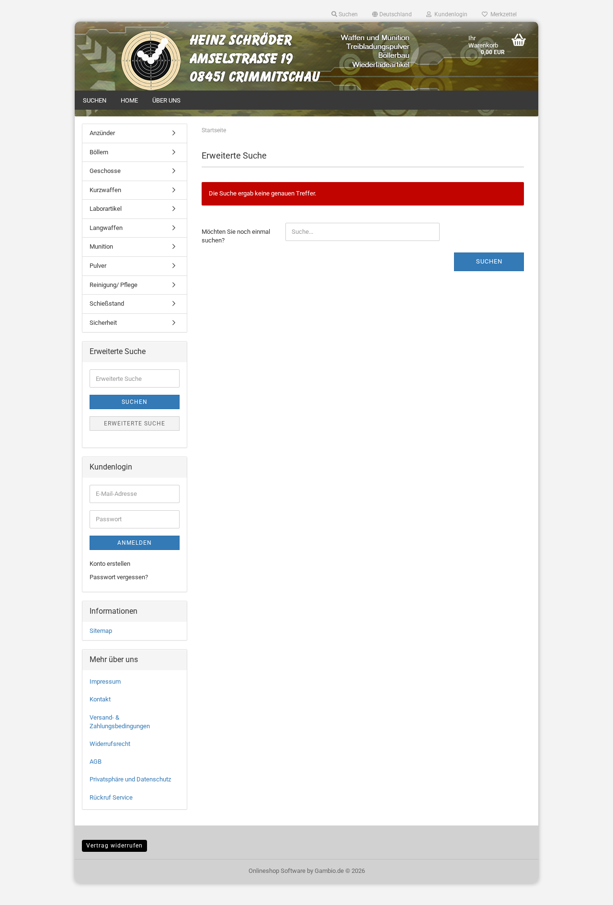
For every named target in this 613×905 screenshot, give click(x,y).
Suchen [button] (347, 14)
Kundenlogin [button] (449, 14)
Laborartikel (106, 208)
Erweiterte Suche (134, 423)
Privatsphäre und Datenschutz (130, 779)
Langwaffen (106, 227)
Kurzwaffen (105, 190)
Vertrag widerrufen (114, 845)
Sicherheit (103, 322)
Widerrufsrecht (110, 743)
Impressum (105, 681)
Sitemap (101, 630)
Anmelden (134, 542)
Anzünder (102, 133)
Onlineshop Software (277, 870)
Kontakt (100, 699)
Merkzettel (502, 14)
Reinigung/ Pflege (113, 284)
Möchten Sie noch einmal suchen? (236, 236)
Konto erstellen (110, 563)
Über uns (166, 100)
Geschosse (105, 170)
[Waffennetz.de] (132, 41)
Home (129, 100)
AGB (96, 761)
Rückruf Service (111, 797)
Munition (101, 246)
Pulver (98, 265)
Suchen (94, 100)
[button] (392, 14)
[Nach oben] (586, 890)
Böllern (99, 152)
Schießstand (107, 303)
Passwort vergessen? (119, 577)
